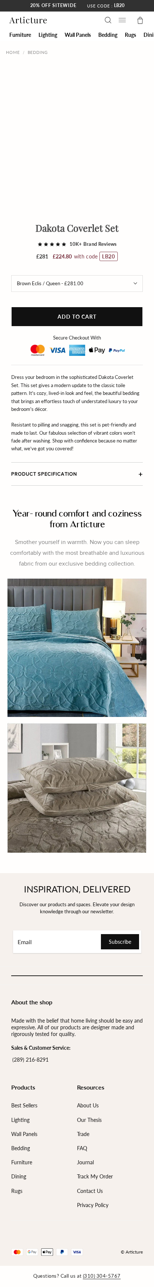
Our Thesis (89, 1120)
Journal (85, 1162)
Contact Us (90, 1191)
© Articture (132, 1252)
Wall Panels (24, 1134)
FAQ (82, 1148)
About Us (88, 1105)
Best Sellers (24, 1105)
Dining (18, 1176)
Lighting (20, 1120)
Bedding (38, 52)
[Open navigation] (122, 20)
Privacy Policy (92, 1205)
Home (13, 52)
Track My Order (95, 1176)
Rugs (16, 1191)
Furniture (21, 1162)
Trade (83, 1134)
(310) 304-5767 (102, 1276)
